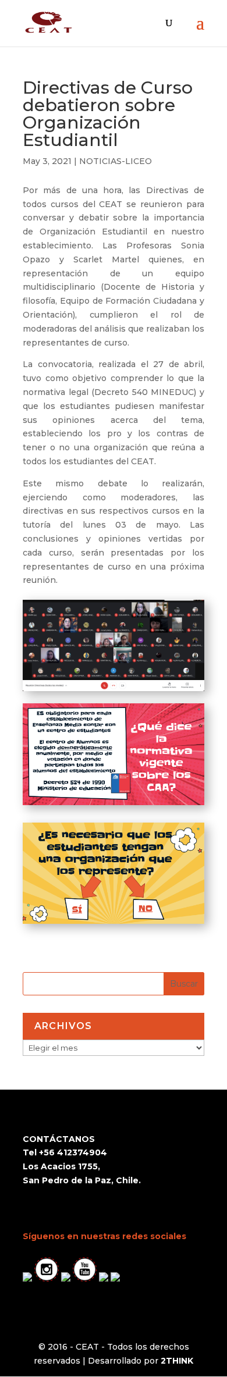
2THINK (177, 1360)
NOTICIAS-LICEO (115, 161)
